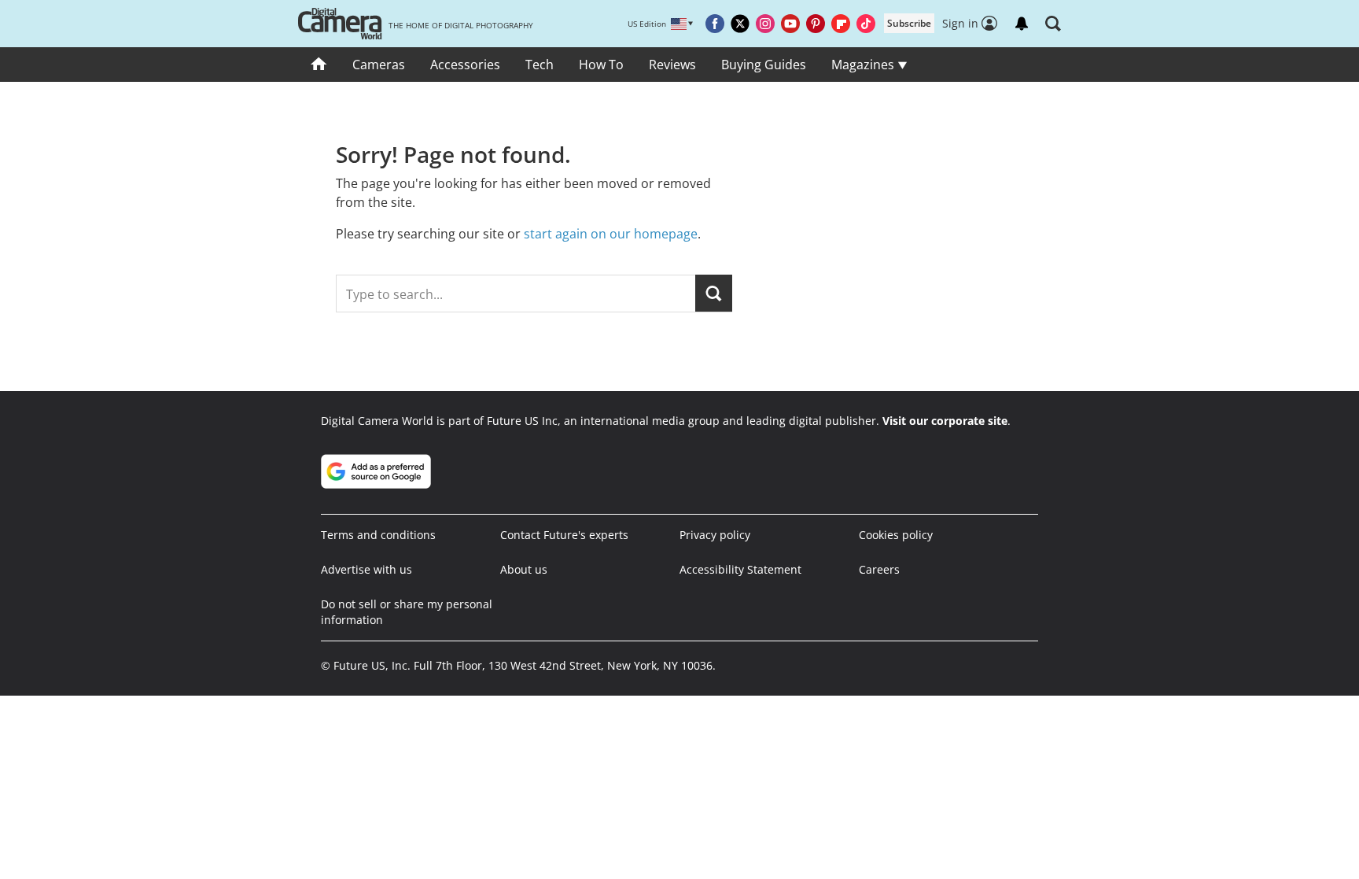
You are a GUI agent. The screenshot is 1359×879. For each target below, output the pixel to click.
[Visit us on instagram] (765, 23)
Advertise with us (366, 569)
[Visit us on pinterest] (815, 23)
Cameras (378, 64)
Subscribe (909, 23)
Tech (539, 64)
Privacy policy (715, 534)
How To (601, 64)
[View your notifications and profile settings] (1021, 23)
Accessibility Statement (740, 569)
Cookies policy (896, 534)
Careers (879, 569)
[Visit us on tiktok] (865, 23)
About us (523, 569)
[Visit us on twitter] (740, 23)
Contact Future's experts (564, 534)
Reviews (672, 64)
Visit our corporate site (944, 420)
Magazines (864, 64)
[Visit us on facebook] (714, 23)
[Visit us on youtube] (790, 23)
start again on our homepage (611, 233)
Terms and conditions (378, 534)
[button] (1053, 23)
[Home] (319, 64)
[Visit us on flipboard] (840, 23)
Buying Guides (763, 64)
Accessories (465, 64)
